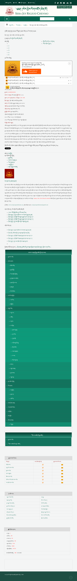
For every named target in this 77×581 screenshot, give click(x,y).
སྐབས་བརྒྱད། (14, 330)
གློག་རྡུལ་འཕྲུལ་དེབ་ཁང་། (45, 512)
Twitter (57, 3)
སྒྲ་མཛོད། (10, 158)
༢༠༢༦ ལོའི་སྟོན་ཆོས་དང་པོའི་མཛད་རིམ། (17, 212)
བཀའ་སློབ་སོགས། (11, 407)
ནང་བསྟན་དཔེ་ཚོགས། (45, 506)
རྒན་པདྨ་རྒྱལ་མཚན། (12, 167)
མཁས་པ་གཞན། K (12, 160)
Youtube (64, 3)
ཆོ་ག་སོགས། (12, 291)
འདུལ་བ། (12, 313)
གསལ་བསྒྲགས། (8, 473)
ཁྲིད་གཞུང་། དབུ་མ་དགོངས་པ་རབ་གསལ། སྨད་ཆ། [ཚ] (20, 215)
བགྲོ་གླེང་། (10, 411)
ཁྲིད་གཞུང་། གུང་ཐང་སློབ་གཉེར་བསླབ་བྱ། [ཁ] (18, 221)
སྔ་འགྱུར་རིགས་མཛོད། (10, 503)
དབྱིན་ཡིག (65, 7)
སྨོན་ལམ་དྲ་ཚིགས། (44, 518)
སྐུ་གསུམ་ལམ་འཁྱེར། (14, 278)
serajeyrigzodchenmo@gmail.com (40, 205)
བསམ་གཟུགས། (15, 351)
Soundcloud (67, 3)
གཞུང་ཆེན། (10, 308)
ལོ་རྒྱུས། (11, 424)
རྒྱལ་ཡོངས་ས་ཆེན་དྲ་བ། (11, 506)
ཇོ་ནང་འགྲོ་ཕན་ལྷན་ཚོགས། (11, 515)
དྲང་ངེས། (14, 334)
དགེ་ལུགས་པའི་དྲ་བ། (10, 512)
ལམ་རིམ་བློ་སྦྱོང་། (11, 295)
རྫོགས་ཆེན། (12, 265)
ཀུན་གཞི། (14, 338)
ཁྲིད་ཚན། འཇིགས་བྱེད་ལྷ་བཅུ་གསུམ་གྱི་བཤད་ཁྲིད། (19, 233)
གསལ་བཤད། (32, 3)
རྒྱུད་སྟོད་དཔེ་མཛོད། (10, 518)
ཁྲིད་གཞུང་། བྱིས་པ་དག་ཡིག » (44, 247)
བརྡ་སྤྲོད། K (10, 164)
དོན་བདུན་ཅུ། (15, 360)
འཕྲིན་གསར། (8, 464)
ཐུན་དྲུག (12, 287)
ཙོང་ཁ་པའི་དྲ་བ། (44, 500)
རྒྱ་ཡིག (70, 7)
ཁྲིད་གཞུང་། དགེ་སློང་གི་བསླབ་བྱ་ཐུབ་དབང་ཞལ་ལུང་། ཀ (20, 219)
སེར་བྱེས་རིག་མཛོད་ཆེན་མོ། (16, 38)
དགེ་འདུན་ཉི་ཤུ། (15, 343)
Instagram (60, 3)
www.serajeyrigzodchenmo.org (16, 205)
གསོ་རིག (12, 399)
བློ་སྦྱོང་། (12, 304)
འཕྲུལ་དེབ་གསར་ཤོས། (10, 467)
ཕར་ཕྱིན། (12, 326)
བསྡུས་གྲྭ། (12, 377)
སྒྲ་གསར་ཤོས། (10, 257)
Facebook (55, 3)
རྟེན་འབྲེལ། (14, 347)
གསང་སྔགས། (10, 261)
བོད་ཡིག (59, 7)
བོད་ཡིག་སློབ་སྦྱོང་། (44, 509)
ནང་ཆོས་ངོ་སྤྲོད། (11, 381)
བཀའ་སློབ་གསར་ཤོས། (10, 482)
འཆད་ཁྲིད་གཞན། (11, 403)
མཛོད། (11, 317)
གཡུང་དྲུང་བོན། (9, 500)
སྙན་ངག (12, 394)
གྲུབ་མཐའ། (12, 373)
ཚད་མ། (11, 364)
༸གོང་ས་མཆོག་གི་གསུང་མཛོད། (14, 444)
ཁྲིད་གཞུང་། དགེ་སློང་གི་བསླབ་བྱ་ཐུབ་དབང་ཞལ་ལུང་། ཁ (20, 217)
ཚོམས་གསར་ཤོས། (9, 476)
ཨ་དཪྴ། (42, 497)
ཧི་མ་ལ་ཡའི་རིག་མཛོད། (45, 515)
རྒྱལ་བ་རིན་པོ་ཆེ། (10, 497)
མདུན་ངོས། (9, 3)
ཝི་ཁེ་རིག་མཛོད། (44, 503)
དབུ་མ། (11, 321)
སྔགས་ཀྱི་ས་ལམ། (13, 283)
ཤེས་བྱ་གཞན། (10, 420)
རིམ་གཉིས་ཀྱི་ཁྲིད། (14, 274)
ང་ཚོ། (15, 3)
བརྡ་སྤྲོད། (10, 153)
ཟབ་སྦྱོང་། (10, 416)
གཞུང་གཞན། (12, 368)
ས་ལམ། (13, 356)
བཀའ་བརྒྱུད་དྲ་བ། (10, 509)
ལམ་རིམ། (12, 300)
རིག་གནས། (10, 386)
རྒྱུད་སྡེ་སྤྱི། (12, 270)
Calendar (70, 3)
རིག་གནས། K (11, 162)
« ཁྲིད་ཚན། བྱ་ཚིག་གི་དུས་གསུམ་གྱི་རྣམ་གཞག (26, 247)
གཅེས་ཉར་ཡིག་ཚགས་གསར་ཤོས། (12, 479)
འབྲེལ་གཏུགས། (23, 3)
